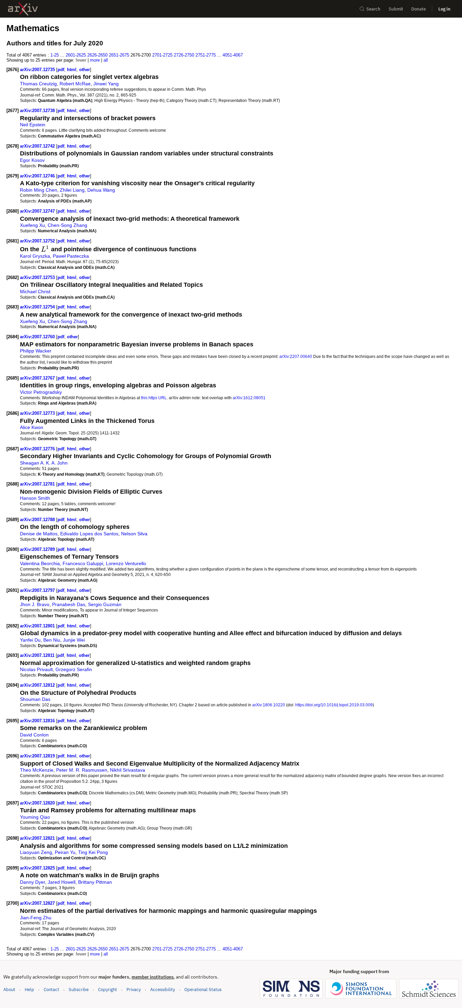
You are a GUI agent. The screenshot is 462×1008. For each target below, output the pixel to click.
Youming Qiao (35, 817)
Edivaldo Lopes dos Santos (89, 533)
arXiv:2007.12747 (38, 211)
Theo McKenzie (36, 770)
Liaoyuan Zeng (36, 852)
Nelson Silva (134, 533)
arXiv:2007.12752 (38, 240)
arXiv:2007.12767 (38, 378)
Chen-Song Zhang (67, 225)
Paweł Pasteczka (71, 256)
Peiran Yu (65, 852)
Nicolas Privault (36, 669)
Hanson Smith (35, 498)
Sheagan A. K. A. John (44, 463)
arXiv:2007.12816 (38, 720)
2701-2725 (162, 55)
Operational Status (203, 989)
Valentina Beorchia (40, 563)
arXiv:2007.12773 (38, 413)
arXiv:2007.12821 (38, 838)
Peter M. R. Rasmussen (81, 770)
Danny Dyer (32, 882)
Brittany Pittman (95, 882)
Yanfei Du (30, 640)
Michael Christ (35, 291)
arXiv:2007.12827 (38, 903)
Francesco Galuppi (83, 563)
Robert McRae (75, 83)
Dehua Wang (101, 190)
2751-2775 (205, 55)
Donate (418, 9)
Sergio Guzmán (104, 604)
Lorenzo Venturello (126, 563)
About (9, 989)
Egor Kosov (32, 160)
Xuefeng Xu (32, 225)
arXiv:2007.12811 (38, 655)
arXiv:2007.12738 (38, 110)
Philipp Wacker (35, 350)
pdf (60, 69)
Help (29, 989)
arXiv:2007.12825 (38, 868)
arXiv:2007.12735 (38, 69)
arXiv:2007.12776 (38, 448)
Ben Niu (51, 640)
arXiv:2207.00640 (295, 356)
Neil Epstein (32, 124)
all (105, 60)
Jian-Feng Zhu (35, 917)
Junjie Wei (74, 640)
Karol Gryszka (35, 256)
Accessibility (162, 989)
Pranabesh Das (68, 604)
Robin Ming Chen (38, 190)
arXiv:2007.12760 (38, 336)
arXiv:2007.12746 (38, 175)
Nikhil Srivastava (127, 770)
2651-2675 (119, 55)
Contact (51, 989)
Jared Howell (61, 882)
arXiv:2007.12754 (38, 306)
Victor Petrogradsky (41, 392)
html (71, 69)
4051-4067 (233, 55)
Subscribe (79, 989)
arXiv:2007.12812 (38, 685)
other (84, 69)
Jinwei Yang (106, 83)
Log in (444, 9)
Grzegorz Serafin (73, 669)
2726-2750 (184, 55)
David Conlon (34, 734)
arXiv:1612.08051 (249, 397)
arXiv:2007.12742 (38, 146)
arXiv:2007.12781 (38, 484)
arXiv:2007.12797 (38, 590)
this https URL (154, 397)
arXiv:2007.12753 (38, 277)
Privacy (133, 989)
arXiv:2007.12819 (38, 755)
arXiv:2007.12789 (38, 549)
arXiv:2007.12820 (38, 803)
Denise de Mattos (38, 533)
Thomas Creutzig (38, 83)
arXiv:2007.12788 (38, 519)
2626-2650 (97, 55)
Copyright (107, 989)
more (95, 60)
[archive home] (23, 9)
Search (373, 9)
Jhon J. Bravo (34, 604)
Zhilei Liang (72, 190)
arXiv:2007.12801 (38, 625)
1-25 (54, 55)
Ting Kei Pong (93, 852)
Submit (396, 9)
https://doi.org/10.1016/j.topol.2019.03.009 (334, 705)
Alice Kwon (31, 427)
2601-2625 (76, 55)
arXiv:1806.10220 (268, 705)
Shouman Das (35, 699)
